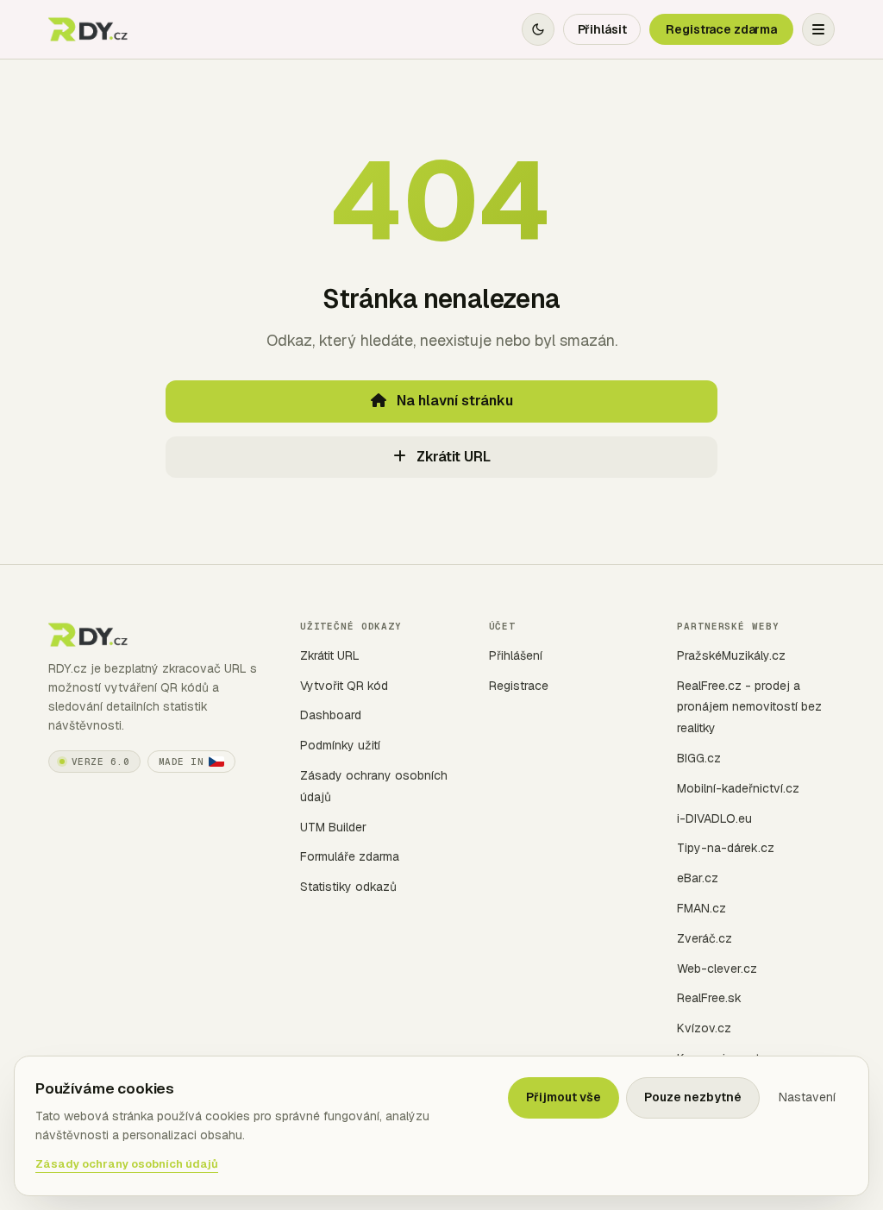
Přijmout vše (563, 1097)
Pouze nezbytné (693, 1097)
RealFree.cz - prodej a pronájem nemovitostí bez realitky (749, 707)
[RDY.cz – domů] (89, 29)
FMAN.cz (701, 908)
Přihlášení (515, 655)
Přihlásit (602, 29)
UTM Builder (333, 827)
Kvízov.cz (704, 1028)
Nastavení (807, 1097)
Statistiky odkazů (348, 886)
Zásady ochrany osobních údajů (126, 1164)
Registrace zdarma (721, 29)
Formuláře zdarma (349, 856)
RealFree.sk (709, 998)
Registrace (518, 685)
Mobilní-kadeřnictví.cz (738, 788)
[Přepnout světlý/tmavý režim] (538, 29)
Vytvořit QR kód (344, 685)
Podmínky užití (340, 745)
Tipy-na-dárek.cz (725, 848)
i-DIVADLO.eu (714, 818)
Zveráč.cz (704, 938)
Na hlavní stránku (453, 401)
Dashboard (330, 715)
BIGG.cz (699, 758)
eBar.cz (697, 878)
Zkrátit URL (452, 457)
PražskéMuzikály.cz (731, 655)
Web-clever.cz (717, 968)
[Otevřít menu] (818, 29)
